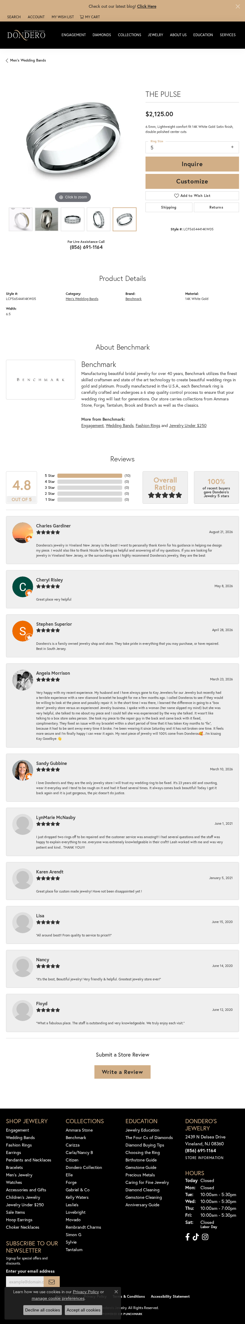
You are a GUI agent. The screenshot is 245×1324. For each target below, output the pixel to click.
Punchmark (132, 1314)
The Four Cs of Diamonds (149, 1137)
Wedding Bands (120, 425)
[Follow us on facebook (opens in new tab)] (187, 1237)
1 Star (50, 499)
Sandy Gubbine (51, 763)
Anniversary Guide (142, 1204)
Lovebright (75, 1212)
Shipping (168, 207)
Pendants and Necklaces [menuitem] (28, 1160)
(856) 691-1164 (86, 247)
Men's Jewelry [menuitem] (19, 1175)
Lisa (40, 916)
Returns (216, 207)
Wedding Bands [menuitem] (20, 1137)
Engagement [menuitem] (17, 1130)
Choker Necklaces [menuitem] (22, 1227)
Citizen (72, 1160)
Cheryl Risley (49, 580)
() (128, 475)
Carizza (72, 1145)
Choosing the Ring (142, 1152)
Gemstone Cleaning (143, 1197)
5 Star (50, 475)
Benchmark (133, 298)
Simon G (73, 1234)
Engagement (74, 35)
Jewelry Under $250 (187, 425)
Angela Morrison (53, 673)
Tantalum (74, 1249)
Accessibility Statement (170, 1296)
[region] (73, 138)
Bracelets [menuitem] (14, 1167)
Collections (129, 35)
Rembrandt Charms (83, 1227)
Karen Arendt (49, 872)
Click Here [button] (146, 6)
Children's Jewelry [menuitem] (23, 1197)
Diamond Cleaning (142, 1190)
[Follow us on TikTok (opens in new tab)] (196, 1237)
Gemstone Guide (140, 1167)
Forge (71, 1182)
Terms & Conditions (129, 1296)
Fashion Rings (148, 425)
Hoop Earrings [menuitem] (19, 1219)
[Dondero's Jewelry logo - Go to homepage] (27, 35)
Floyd (42, 1003)
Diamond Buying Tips (144, 1145)
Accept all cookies (83, 1310)
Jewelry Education (142, 1130)
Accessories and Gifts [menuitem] (26, 1190)
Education (203, 35)
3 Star (50, 487)
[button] (13, 17)
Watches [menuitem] (14, 1182)
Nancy (42, 959)
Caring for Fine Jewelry (147, 1182)
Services (228, 35)
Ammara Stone (79, 1130)
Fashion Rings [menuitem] (19, 1145)
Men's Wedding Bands (28, 60)
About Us (178, 35)
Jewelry (155, 35)
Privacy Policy (86, 1291)
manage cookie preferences (58, 1298)
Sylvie (71, 1242)
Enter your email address (30, 1271)
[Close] (237, 6)
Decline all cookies (42, 1310)
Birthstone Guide (141, 1160)
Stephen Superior (54, 624)
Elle (69, 1175)
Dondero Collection (84, 1167)
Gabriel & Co (78, 1190)
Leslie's (72, 1204)
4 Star (50, 481)
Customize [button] (192, 181)
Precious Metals (140, 1175)
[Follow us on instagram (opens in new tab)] (205, 1237)
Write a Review (122, 1071)
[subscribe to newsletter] (52, 1281)
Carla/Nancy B (79, 1152)
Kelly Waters (77, 1197)
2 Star (50, 493)
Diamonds (102, 35)
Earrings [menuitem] (13, 1152)
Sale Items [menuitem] (15, 1212)
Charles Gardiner (53, 526)
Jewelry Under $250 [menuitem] (25, 1204)
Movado (73, 1219)
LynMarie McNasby (55, 817)
